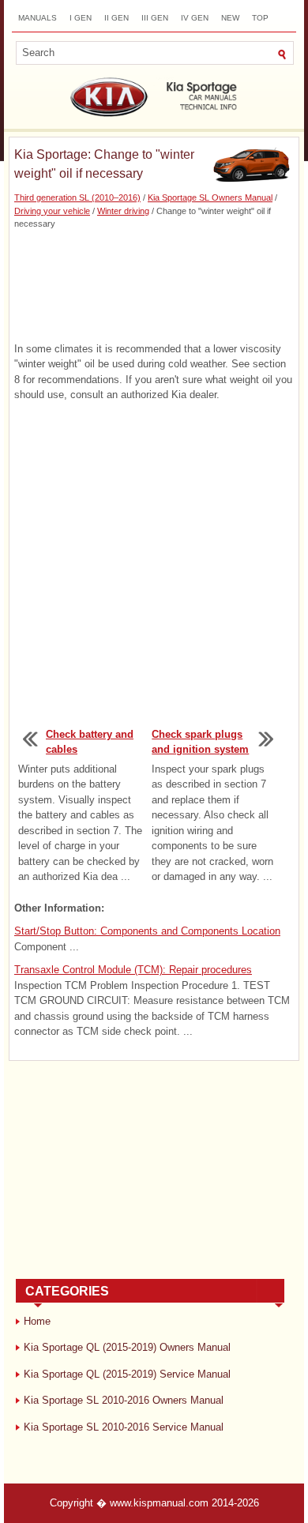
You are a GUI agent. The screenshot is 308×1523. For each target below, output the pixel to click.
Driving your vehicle (52, 211)
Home (37, 1321)
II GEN (116, 17)
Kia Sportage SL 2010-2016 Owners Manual (123, 1400)
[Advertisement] (154, 286)
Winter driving (123, 211)
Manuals (37, 17)
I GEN (80, 17)
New (230, 17)
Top (260, 17)
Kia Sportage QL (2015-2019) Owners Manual (127, 1347)
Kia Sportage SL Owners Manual (210, 197)
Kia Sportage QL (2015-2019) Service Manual (127, 1374)
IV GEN (194, 17)
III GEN (154, 17)
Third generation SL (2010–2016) (77, 197)
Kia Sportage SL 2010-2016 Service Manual (123, 1427)
